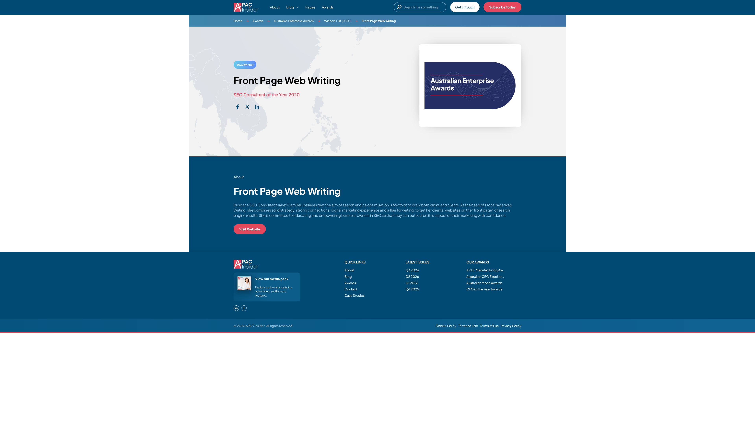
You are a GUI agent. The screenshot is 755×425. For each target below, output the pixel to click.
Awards (328, 7)
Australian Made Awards (484, 283)
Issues (310, 7)
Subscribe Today (502, 7)
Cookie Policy (446, 326)
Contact (350, 289)
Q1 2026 (411, 283)
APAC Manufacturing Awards (486, 270)
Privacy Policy (511, 326)
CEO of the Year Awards (484, 289)
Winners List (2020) (337, 21)
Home (238, 21)
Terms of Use (489, 326)
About (275, 7)
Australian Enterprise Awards (294, 21)
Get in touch (465, 7)
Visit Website (249, 229)
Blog (348, 276)
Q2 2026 (412, 276)
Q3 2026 (412, 270)
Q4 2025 (412, 289)
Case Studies (354, 295)
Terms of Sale (468, 326)
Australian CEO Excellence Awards (486, 276)
